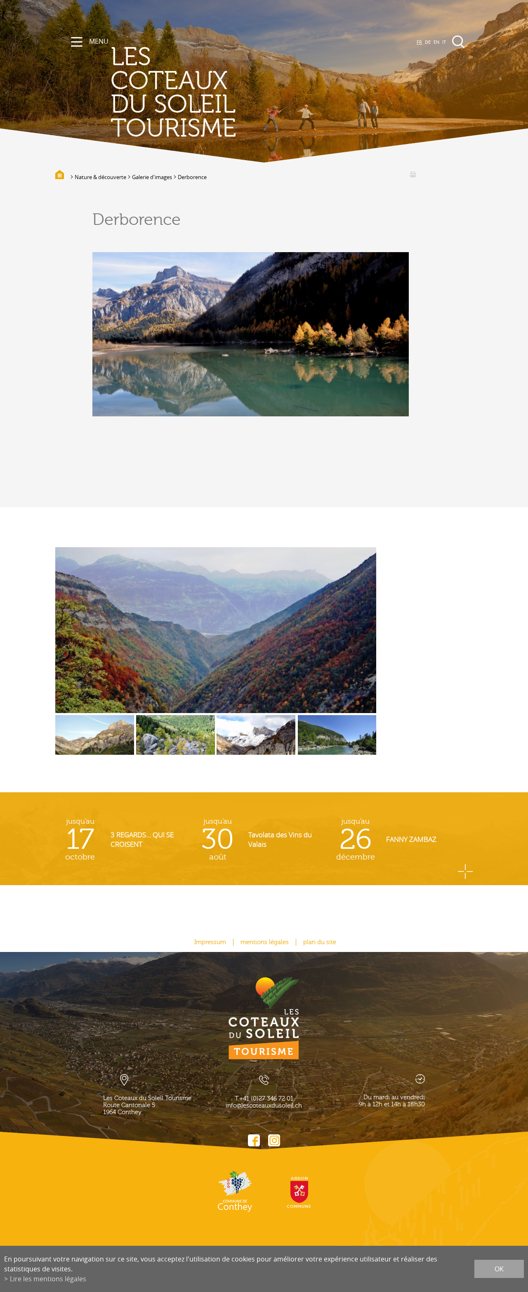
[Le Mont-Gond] (94, 741)
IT (444, 42)
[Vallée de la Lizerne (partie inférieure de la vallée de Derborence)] (215, 630)
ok (499, 1268)
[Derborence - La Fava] (256, 741)
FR (419, 42)
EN (436, 42)
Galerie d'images (152, 177)
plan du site (319, 942)
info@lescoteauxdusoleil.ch (264, 1105)
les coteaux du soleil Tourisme (173, 93)
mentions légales (264, 942)
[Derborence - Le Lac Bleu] (337, 741)
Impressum (210, 942)
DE (428, 42)
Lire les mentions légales (48, 1278)
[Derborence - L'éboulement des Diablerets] (175, 741)
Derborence (192, 177)
